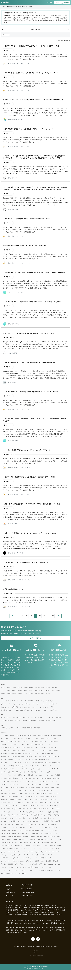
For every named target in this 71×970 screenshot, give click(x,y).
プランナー (21, 756)
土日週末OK (32, 720)
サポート (50, 747)
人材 (14, 763)
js (46, 812)
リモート (3, 759)
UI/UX (52, 787)
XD (36, 747)
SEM (51, 809)
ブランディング (24, 772)
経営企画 (30, 775)
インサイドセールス (44, 759)
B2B (37, 805)
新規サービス (22, 775)
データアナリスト (6, 861)
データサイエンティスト (47, 701)
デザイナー (31, 701)
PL (12, 842)
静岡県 (14, 690)
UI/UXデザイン (5, 842)
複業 (22, 824)
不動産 (17, 845)
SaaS (9, 784)
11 (31, 616)
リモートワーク (19, 759)
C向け (3, 796)
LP (20, 812)
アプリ (36, 753)
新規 (52, 821)
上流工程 (48, 861)
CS (53, 818)
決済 (16, 827)
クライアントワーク (27, 747)
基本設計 (3, 864)
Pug (42, 852)
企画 (36, 799)
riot (28, 852)
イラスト (14, 790)
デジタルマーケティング (49, 781)
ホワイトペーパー (6, 747)
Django (12, 787)
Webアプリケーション (7, 818)
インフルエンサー (26, 845)
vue (41, 818)
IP (32, 855)
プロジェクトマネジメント (47, 799)
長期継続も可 (39, 787)
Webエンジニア (56, 827)
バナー (44, 769)
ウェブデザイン (54, 805)
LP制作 (26, 842)
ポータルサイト (49, 802)
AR (51, 790)
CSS (29, 750)
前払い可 (18, 717)
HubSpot (3, 784)
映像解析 (39, 836)
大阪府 (9, 687)
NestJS (59, 845)
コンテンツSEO (5, 824)
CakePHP (25, 805)
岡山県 (3, 693)
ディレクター (12, 756)
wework (53, 824)
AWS (6, 735)
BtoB (49, 769)
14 (44, 616)
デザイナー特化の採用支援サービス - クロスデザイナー (38, 907)
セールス (21, 704)
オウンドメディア (41, 750)
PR (46, 763)
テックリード (36, 781)
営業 (35, 759)
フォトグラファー (53, 710)
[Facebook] (33, 939)
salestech (36, 858)
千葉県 (3, 690)
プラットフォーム (6, 763)
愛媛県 (26, 690)
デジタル (28, 778)
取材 (29, 738)
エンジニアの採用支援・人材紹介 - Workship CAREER (30, 912)
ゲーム (28, 833)
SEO (42, 738)
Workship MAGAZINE (27, 892)
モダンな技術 (30, 787)
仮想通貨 (3, 836)
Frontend (11, 799)
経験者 (14, 830)
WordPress (23, 735)
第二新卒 (57, 821)
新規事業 (40, 717)
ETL (55, 870)
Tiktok (42, 861)
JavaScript (48, 778)
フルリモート (25, 769)
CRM (16, 772)
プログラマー (23, 864)
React (47, 796)
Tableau (22, 861)
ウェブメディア (5, 809)
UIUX (35, 756)
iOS (21, 793)
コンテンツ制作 (5, 812)
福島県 (48, 690)
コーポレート (42, 772)
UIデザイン (16, 747)
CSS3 (2, 805)
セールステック (26, 858)
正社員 (36, 855)
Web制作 (13, 821)
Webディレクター (40, 744)
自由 (24, 818)
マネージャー (5, 867)
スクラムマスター (25, 781)
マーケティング (21, 701)
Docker (12, 735)
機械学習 (15, 778)
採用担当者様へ (10, 892)
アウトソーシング (31, 839)
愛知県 (42, 687)
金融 (9, 836)
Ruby (37, 793)
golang (3, 852)
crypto (6, 855)
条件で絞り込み (35, 29)
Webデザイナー (5, 793)
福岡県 (31, 687)
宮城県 (31, 693)
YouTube (58, 848)
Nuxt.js (19, 836)
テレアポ (33, 772)
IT (57, 769)
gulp (24, 852)
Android (31, 799)
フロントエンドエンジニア (28, 707)
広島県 (26, 687)
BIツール (43, 815)
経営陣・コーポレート (7, 710)
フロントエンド (44, 741)
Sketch (40, 735)
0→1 (23, 815)
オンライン (23, 867)
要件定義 (55, 861)
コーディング (10, 805)
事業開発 (12, 766)
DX (13, 772)
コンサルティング (38, 778)
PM (17, 735)
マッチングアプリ (33, 870)
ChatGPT (24, 873)
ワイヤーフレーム (35, 842)
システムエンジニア (46, 855)
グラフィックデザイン (53, 815)
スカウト (30, 753)
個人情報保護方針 (37, 946)
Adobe (41, 784)
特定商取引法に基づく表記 (50, 946)
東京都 (3, 687)
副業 (2, 738)
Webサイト (21, 821)
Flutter (25, 799)
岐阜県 (59, 690)
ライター (23, 738)
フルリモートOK (31, 717)
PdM (18, 802)
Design (14, 833)
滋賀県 (31, 690)
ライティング (36, 738)
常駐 (42, 830)
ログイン (58, 2)
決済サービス (14, 867)
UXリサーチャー (16, 858)
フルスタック (35, 802)
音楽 (57, 784)
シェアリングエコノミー (8, 769)
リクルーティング (6, 870)
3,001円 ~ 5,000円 (14, 728)
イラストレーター (49, 784)
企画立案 (10, 759)
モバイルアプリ (22, 870)
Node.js (59, 839)
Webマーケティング (52, 738)
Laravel (14, 750)
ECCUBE (11, 848)
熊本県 (42, 693)
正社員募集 (41, 720)
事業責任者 (47, 827)
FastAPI (15, 861)
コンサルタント (39, 775)
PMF (53, 769)
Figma (34, 735)
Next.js (42, 796)
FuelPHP (18, 818)
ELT (59, 870)
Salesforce (56, 778)
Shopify (27, 830)
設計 (45, 864)
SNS (49, 750)
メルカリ (9, 796)
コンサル (18, 799)
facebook (17, 741)
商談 (50, 867)
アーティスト (51, 793)
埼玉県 (20, 687)
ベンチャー (4, 766)
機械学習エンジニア (51, 833)
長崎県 (9, 693)
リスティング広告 (43, 809)
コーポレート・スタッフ (50, 704)
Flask (51, 858)
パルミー (39, 827)
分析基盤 (43, 870)
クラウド (27, 763)
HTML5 (58, 802)
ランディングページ (28, 812)
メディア (34, 763)
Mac (21, 848)
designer (51, 852)
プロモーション (37, 790)
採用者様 (50, 2)
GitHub (15, 839)
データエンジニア (6, 778)
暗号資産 (12, 855)
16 (53, 616)
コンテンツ (37, 766)
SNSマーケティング (50, 836)
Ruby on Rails (20, 787)
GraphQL (31, 796)
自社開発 (36, 815)
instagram (15, 812)
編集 (33, 750)
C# (44, 790)
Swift (25, 793)
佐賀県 (42, 690)
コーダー (18, 805)
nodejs (9, 833)
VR (48, 790)
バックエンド (47, 756)
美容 (52, 842)
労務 (6, 738)
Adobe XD (47, 735)
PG (30, 864)
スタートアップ (49, 717)
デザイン (50, 744)
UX (50, 763)
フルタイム (37, 824)
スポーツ (28, 821)
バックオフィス (14, 738)
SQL (56, 842)
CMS (29, 735)
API (24, 827)
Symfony (40, 839)
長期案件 (58, 717)
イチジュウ (16, 873)
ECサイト (21, 830)
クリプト (19, 855)
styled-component (50, 845)
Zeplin (59, 735)
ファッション (49, 775)
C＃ (59, 864)
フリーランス (57, 750)
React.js (53, 796)
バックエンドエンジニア (8, 701)
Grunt (19, 852)
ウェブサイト (40, 812)
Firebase (15, 796)
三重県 (37, 693)
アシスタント (42, 747)
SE (54, 855)
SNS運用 (3, 830)
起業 (12, 781)
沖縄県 (37, 690)
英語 (16, 864)
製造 (40, 864)
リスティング (26, 741)
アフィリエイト (5, 815)
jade (38, 852)
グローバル (29, 784)
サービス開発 (9, 845)
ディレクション (12, 744)
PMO (31, 861)
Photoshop (53, 741)
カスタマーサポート (18, 784)
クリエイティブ (35, 769)
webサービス (45, 824)
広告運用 (10, 741)
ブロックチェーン (38, 845)
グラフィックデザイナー (26, 744)
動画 (17, 766)
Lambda (26, 848)
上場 (27, 861)
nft (2, 855)
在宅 (49, 818)
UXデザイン (29, 759)
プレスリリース (37, 821)
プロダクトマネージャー (8, 802)
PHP (2, 735)
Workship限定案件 (6, 873)
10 (27, 616)
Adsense (46, 848)
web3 (57, 852)
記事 (20, 790)
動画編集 (10, 864)
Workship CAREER (27, 895)
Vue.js (57, 787)
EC (47, 805)
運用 (40, 756)
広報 (37, 701)
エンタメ (31, 793)
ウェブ (29, 818)
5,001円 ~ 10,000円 (27, 728)
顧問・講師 (15, 707)
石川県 (48, 693)
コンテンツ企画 (5, 772)
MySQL (42, 805)
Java (20, 827)
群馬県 (14, 693)
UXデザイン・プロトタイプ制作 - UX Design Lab (28, 905)
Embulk (49, 870)
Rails (17, 824)
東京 (17, 848)
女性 (14, 870)
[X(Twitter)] (38, 939)
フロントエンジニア (7, 827)
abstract (9, 852)
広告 (31, 766)
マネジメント (27, 790)
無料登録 (66, 2)
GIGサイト (9, 905)
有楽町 (37, 861)
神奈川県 (54, 687)
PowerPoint (45, 842)
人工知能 (6, 781)
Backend (43, 793)
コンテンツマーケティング (48, 753)
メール (18, 815)
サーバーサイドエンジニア (9, 775)
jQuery (9, 839)
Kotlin (14, 836)
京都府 (9, 690)
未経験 (32, 805)
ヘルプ (7, 889)
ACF (14, 852)
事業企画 (57, 775)
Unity (6, 787)
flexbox (33, 852)
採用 (24, 753)
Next (61, 615)
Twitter (52, 848)
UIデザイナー (44, 858)
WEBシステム (52, 864)
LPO (13, 824)
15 (48, 616)
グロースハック (23, 809)
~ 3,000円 (4, 728)
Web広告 (3, 741)
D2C (2, 845)
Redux (3, 833)
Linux (27, 802)
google (40, 848)
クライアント (31, 827)
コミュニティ (5, 821)
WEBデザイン (56, 763)
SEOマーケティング (41, 867)
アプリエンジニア (50, 839)
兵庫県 (37, 687)
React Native (35, 830)
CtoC (50, 766)
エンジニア (56, 756)
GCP (25, 796)
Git (55, 747)
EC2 (19, 750)
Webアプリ (15, 793)
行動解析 (32, 836)
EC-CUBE (4, 848)
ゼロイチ (29, 815)
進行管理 (55, 812)
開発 (49, 812)
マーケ (19, 753)
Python (22, 778)
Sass (13, 815)
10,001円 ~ (37, 728)
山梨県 (26, 693)
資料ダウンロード (11, 895)
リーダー (33, 848)
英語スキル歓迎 (50, 720)
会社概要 (16, 946)
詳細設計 (35, 864)
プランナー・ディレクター (9, 704)
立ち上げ (41, 763)
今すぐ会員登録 (36, 638)
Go (21, 796)
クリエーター (24, 766)
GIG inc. (31, 955)
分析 (9, 830)
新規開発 (46, 821)
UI (32, 741)
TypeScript (4, 799)
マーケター (29, 756)
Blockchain (27, 855)
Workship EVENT (26, 889)
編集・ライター (5, 707)
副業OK (3, 717)
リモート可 (10, 717)
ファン (57, 830)
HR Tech (45, 766)
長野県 (20, 693)
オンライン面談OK (22, 720)
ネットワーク (19, 842)
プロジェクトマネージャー (33, 704)
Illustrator (4, 744)
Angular (3, 839)
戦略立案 (31, 867)
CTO (16, 781)
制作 (58, 836)
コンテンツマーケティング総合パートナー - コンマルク (45, 914)
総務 (48, 772)
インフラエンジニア (43, 707)
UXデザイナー (5, 858)
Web (23, 802)
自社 (45, 818)
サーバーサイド (5, 790)
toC (58, 793)
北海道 (20, 690)
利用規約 (30, 946)
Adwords (57, 809)
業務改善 (21, 839)
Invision (53, 735)
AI (1, 781)
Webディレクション (38, 833)
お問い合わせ (23, 946)
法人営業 (13, 753)
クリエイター (49, 830)
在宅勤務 (35, 818)
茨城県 (14, 687)
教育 (2, 787)
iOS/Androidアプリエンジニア (24, 710)
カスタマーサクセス (41, 710)
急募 (23, 717)
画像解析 (25, 836)
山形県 (48, 687)
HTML (24, 750)
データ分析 (33, 809)
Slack (36, 741)
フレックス (28, 824)
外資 (35, 784)
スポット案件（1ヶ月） (8, 720)
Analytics (14, 809)
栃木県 (54, 690)
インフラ (20, 763)
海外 (41, 802)
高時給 (47, 787)
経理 (46, 852)
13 (40, 616)
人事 (52, 707)
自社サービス (5, 753)
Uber (18, 769)
